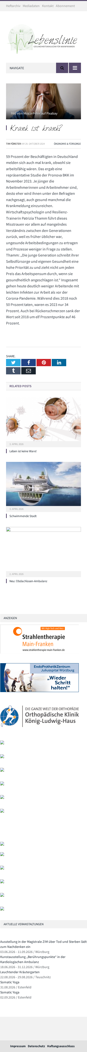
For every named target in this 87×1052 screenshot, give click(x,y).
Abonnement (65, 6)
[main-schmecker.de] (2, 798)
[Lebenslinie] (43, 38)
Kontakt (48, 6)
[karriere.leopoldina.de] (2, 784)
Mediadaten (31, 6)
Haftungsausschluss (61, 1046)
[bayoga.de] (2, 845)
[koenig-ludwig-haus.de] (39, 730)
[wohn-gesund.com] (2, 743)
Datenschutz (36, 1046)
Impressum (18, 1046)
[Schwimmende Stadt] (43, 486)
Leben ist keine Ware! (23, 451)
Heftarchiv (13, 6)
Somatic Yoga (9, 982)
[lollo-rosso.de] (2, 855)
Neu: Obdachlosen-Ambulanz (28, 581)
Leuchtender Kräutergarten (20, 972)
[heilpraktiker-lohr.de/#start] (2, 909)
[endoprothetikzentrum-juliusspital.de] (39, 691)
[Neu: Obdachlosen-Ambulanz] (43, 551)
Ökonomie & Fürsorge (67, 143)
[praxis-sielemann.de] (2, 811)
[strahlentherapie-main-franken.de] (39, 652)
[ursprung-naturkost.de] (2, 882)
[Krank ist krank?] (43, 102)
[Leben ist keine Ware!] (43, 421)
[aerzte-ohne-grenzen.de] (2, 771)
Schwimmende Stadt (22, 516)
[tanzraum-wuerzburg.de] (2, 868)
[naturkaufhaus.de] (2, 896)
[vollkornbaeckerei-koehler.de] (2, 757)
